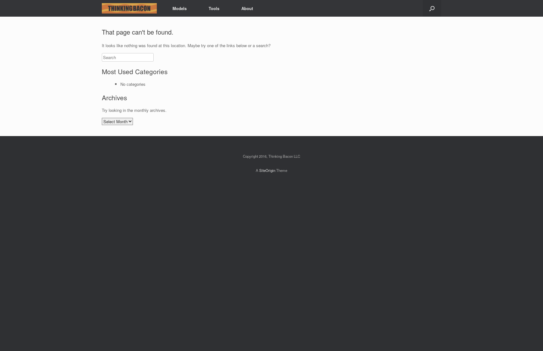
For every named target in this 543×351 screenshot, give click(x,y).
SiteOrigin (267, 170)
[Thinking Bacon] (129, 8)
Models (180, 8)
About (247, 8)
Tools (214, 8)
